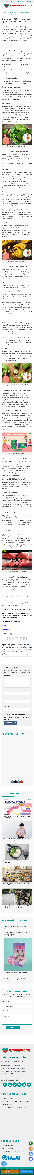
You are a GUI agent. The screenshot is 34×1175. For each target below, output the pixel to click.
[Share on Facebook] (10, 638)
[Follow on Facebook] (5, 1084)
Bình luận (7, 675)
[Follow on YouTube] (21, 781)
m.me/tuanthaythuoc (20, 1107)
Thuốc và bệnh (27, 644)
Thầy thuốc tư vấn (18, 644)
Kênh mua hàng (7, 634)
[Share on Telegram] (26, 638)
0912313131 (9, 1171)
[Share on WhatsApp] (7, 638)
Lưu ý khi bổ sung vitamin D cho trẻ (21, 609)
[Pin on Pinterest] (20, 638)
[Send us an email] (24, 1084)
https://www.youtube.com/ (9, 1074)
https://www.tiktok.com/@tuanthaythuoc (13, 1071)
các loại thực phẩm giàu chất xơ (21, 654)
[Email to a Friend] (17, 638)
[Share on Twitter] (13, 638)
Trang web (7, 706)
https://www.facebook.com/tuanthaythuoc (14, 1068)
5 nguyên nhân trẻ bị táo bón (15, 646)
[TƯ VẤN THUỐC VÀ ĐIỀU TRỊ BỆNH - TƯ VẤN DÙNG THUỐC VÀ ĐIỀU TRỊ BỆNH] (14, 6)
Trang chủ (5, 12)
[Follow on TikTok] (15, 781)
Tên (5, 690)
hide (10, 45)
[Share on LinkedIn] (23, 638)
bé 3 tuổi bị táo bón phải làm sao (17, 649)
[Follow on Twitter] (18, 781)
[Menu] (2, 6)
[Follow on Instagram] (12, 781)
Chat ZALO (26, 1171)
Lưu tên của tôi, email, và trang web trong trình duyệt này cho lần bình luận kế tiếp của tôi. (16, 717)
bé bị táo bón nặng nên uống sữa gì (14, 653)
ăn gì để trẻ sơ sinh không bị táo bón (15, 647)
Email (6, 698)
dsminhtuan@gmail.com (12, 1065)
